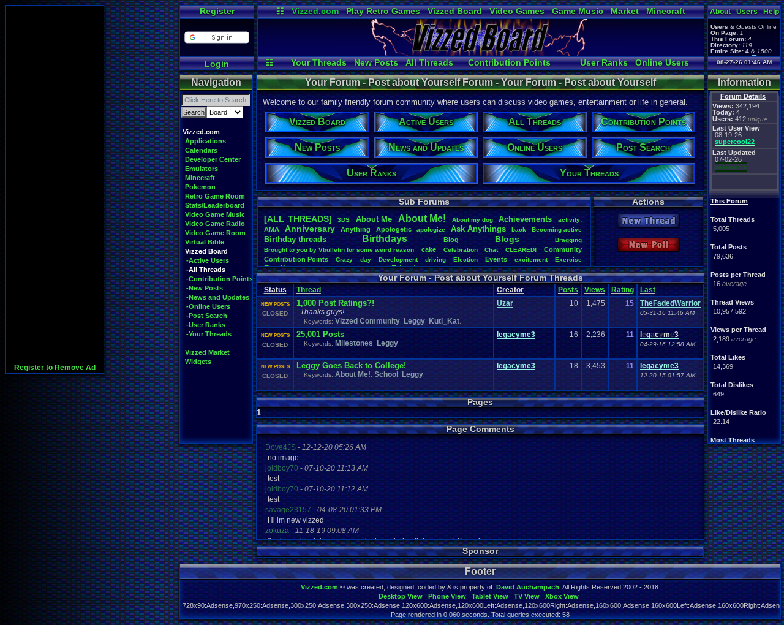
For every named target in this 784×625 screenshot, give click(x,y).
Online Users (662, 62)
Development (398, 259)
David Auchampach (527, 587)
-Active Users (207, 260)
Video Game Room (215, 233)
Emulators (201, 168)
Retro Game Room (215, 196)
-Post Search (206, 315)
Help (771, 11)
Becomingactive (557, 229)
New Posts (376, 62)
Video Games (517, 11)
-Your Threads (209, 334)
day (365, 259)
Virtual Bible (204, 242)
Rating (622, 290)
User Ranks (604, 62)
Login (217, 64)
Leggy (414, 321)
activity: (570, 219)
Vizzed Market (207, 352)
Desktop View (401, 596)
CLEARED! (521, 249)
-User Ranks (205, 324)
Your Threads (319, 62)
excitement (531, 259)
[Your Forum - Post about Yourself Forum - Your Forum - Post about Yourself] (480, 53)
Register (217, 11)
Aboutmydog (472, 219)
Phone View (447, 596)
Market (625, 11)
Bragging (568, 240)
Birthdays (384, 238)
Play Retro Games (383, 11)
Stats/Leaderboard (214, 205)
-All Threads (205, 269)
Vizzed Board (455, 11)
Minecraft (665, 11)
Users (747, 11)
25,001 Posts (320, 334)
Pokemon (200, 187)
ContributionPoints (296, 259)
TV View (527, 596)
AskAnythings (478, 228)
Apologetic (394, 229)
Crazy (344, 259)
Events (496, 259)
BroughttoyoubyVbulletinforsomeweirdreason (339, 249)
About (720, 11)
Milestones (354, 343)
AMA (271, 229)
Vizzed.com (315, 11)
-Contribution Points (219, 278)
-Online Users (208, 306)
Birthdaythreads (295, 239)
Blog (451, 239)
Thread (308, 290)
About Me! (353, 374)
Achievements (525, 219)
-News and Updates (217, 297)
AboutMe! (422, 218)
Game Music (577, 11)
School (386, 374)
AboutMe (374, 219)
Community (563, 249)
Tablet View (490, 596)
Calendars (201, 150)
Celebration (460, 249)
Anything (356, 229)
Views (594, 290)
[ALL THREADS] (298, 219)
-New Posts (204, 288)
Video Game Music (215, 214)
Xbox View (562, 596)
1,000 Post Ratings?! (335, 303)
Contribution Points (509, 62)
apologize (431, 229)
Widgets (198, 361)
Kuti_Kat (444, 321)
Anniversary (310, 228)
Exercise (568, 259)
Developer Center (213, 159)
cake (428, 249)
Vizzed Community (367, 321)
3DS (343, 219)
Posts (568, 290)
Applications (205, 141)
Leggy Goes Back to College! (351, 365)
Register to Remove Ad (55, 367)
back (518, 229)
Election (465, 259)
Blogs (507, 239)
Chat (491, 249)
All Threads (429, 62)
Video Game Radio (215, 223)
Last (647, 290)
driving (435, 259)
